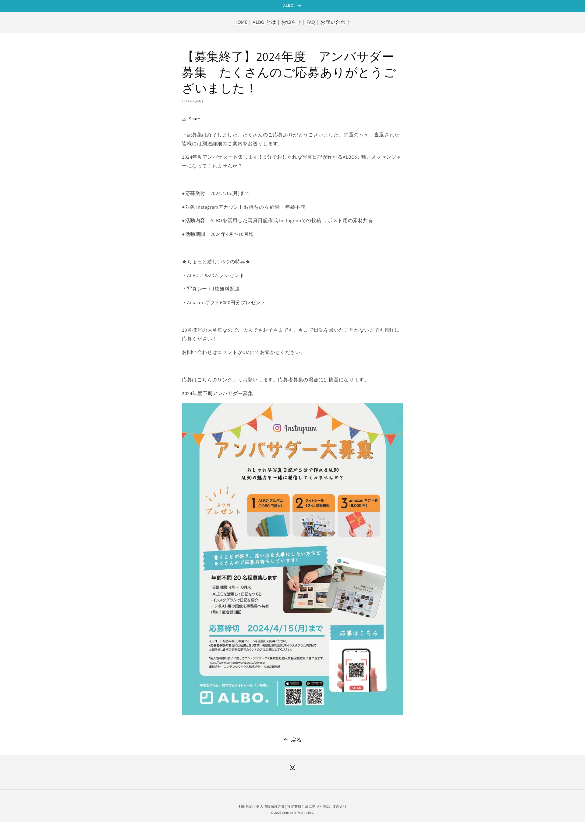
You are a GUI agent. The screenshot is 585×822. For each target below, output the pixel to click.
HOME (240, 22)
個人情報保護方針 (270, 806)
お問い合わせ (335, 22)
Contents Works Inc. (297, 812)
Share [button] (194, 118)
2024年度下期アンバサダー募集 (217, 393)
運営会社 (339, 806)
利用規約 (246, 806)
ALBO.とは (264, 22)
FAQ (311, 22)
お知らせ (291, 22)
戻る (296, 739)
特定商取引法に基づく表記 (308, 806)
